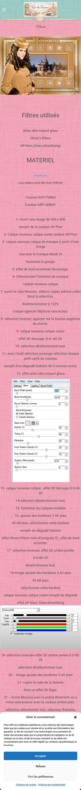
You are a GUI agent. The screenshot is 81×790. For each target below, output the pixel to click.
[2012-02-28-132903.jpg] (40, 647)
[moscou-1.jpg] (40, 93)
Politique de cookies (26, 784)
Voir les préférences (40, 776)
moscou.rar (40, 175)
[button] (75, 717)
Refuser (40, 766)
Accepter (40, 756)
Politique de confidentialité (51, 784)
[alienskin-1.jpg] (40, 481)
